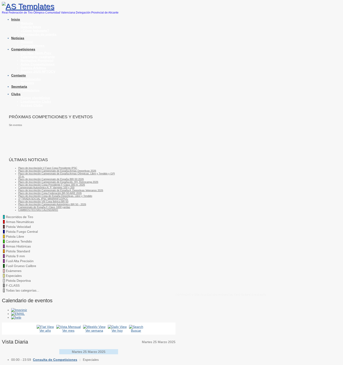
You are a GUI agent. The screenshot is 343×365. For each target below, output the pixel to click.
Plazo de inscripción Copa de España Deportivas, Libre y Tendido (55, 196)
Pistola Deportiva (18, 280)
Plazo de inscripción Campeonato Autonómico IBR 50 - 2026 (52, 204)
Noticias (17, 38)
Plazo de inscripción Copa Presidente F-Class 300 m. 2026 (51, 184)
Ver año (45, 330)
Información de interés (38, 34)
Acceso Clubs (32, 105)
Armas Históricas (18, 246)
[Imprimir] (19, 310)
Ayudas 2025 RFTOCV (38, 71)
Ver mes (68, 330)
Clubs (16, 94)
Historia (27, 23)
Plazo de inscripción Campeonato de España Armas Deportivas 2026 (57, 170)
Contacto (18, 75)
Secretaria (19, 86)
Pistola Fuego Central (22, 231)
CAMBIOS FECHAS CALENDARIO (38, 210)
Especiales (14, 276)
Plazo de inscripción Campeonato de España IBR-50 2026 (51, 179)
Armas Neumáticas (20, 222)
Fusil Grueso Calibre (21, 266)
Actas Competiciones (38, 64)
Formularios (30, 90)
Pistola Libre (15, 236)
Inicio (15, 19)
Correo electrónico (35, 98)
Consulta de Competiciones (55, 360)
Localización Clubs (36, 101)
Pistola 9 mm (15, 256)
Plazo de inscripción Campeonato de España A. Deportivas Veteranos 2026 (60, 190)
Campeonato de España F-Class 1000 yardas (44, 207)
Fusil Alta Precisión (20, 261)
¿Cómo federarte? (35, 30)
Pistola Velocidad (18, 227)
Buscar (136, 330)
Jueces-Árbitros (33, 68)
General (27, 42)
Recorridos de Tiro (19, 217)
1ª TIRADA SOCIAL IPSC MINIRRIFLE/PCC (43, 198)
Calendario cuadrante (38, 57)
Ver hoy (117, 330)
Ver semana (94, 330)
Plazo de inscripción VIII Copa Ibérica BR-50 (43, 201)
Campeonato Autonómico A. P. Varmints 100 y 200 (46, 187)
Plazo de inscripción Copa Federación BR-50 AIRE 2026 (50, 193)
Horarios (27, 83)
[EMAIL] (18, 314)
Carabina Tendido (19, 241)
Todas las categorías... (22, 290)
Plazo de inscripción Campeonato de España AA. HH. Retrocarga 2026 (58, 182)
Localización (31, 79)
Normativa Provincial (37, 60)
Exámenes (13, 271)
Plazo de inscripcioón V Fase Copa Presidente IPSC (47, 168)
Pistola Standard (18, 251)
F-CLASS (13, 285)
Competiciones (33, 45)
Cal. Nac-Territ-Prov (36, 53)
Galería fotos (31, 27)
